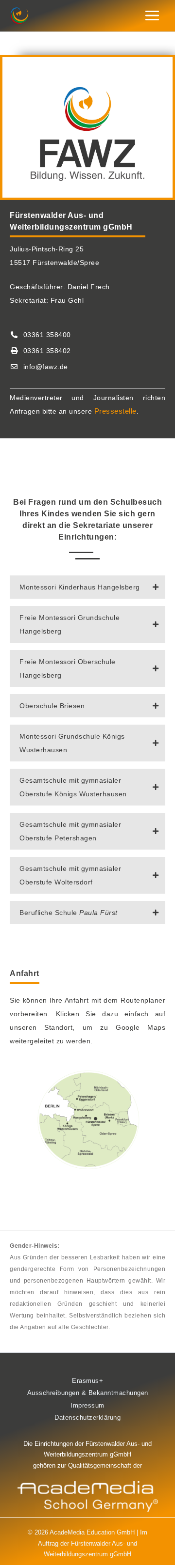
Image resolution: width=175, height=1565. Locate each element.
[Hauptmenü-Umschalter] (152, 15)
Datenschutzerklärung (87, 1417)
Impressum (87, 1405)
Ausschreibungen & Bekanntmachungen (87, 1392)
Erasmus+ (87, 1380)
